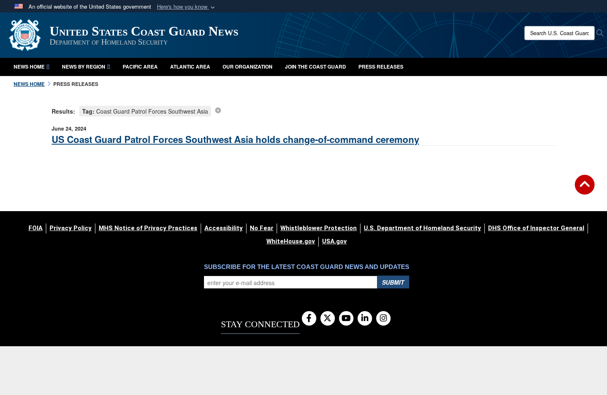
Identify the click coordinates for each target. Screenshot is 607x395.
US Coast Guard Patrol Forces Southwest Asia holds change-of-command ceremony (235, 139)
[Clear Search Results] (218, 110)
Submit (393, 282)
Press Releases (380, 66)
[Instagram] (383, 318)
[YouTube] (346, 318)
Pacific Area (140, 66)
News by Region (83, 66)
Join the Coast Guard (315, 66)
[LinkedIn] (365, 318)
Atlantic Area (190, 66)
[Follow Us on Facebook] (309, 318)
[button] (186, 6)
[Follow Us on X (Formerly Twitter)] (327, 318)
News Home (29, 66)
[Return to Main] (585, 190)
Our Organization (248, 66)
